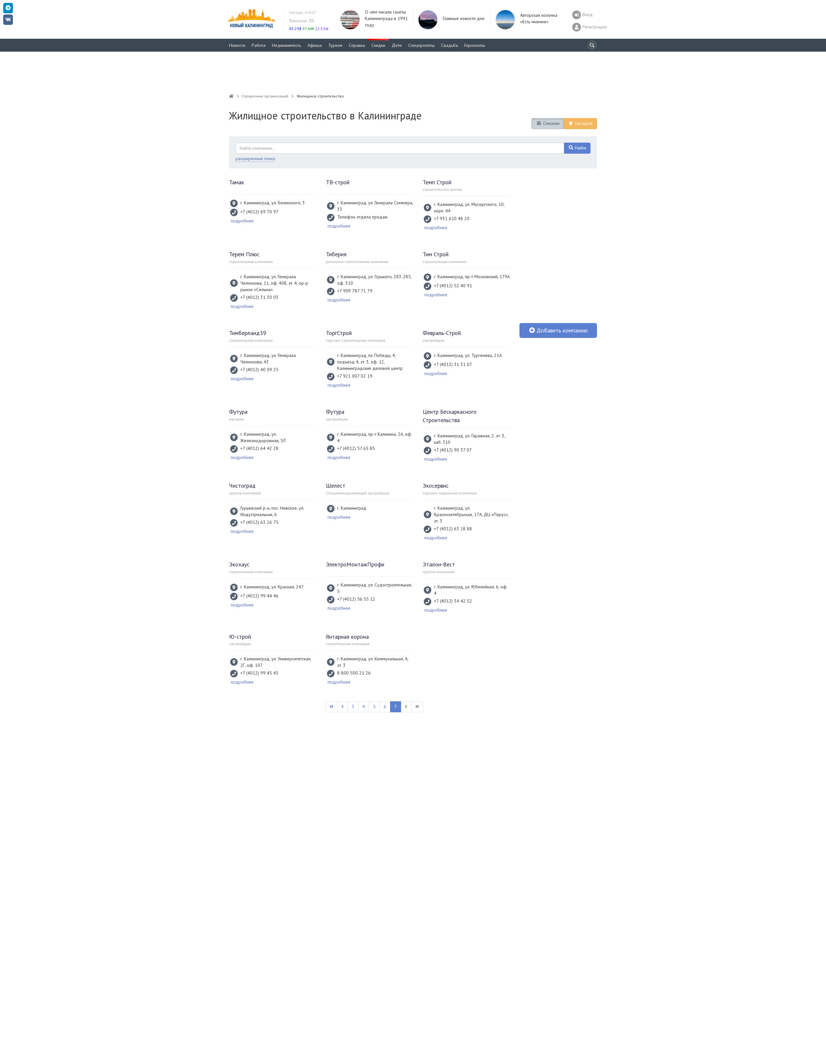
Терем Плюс (244, 254)
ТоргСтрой (339, 333)
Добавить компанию (561, 330)
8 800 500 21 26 (354, 673)
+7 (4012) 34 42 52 (453, 601)
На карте (583, 123)
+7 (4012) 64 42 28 (259, 448)
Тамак (236, 182)
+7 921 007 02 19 (354, 376)
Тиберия (336, 254)
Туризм (335, 45)
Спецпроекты (421, 45)
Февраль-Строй (442, 333)
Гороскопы (474, 45)
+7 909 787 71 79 (354, 291)
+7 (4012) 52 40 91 (453, 286)
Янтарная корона (347, 636)
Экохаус (239, 564)
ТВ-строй (337, 182)
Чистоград (242, 485)
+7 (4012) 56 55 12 (356, 599)
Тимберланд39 (247, 333)
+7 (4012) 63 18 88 (453, 529)
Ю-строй (240, 636)
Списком (550, 123)
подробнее (242, 221)
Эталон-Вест (439, 564)
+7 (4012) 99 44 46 (259, 596)
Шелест (335, 485)
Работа (259, 45)
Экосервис (435, 485)
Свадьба (449, 45)
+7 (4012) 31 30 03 (259, 297)
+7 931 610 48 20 (451, 218)
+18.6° (303, 12)
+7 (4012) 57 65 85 (356, 448)
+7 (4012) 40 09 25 (259, 369)
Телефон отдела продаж (362, 217)
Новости (237, 45)
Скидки (378, 45)
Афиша (314, 45)
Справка (357, 45)
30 (301, 21)
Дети (397, 45)
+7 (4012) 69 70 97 (259, 212)
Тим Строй (435, 254)
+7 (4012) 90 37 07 (453, 450)
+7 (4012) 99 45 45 (259, 673)
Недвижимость (286, 45)
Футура (238, 411)
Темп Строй (437, 182)
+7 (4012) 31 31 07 (453, 364)
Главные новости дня (463, 18)
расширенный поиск (255, 158)
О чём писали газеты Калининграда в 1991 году (386, 18)
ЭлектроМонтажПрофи (355, 564)
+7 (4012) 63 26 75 (259, 522)
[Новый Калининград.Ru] (231, 96)
